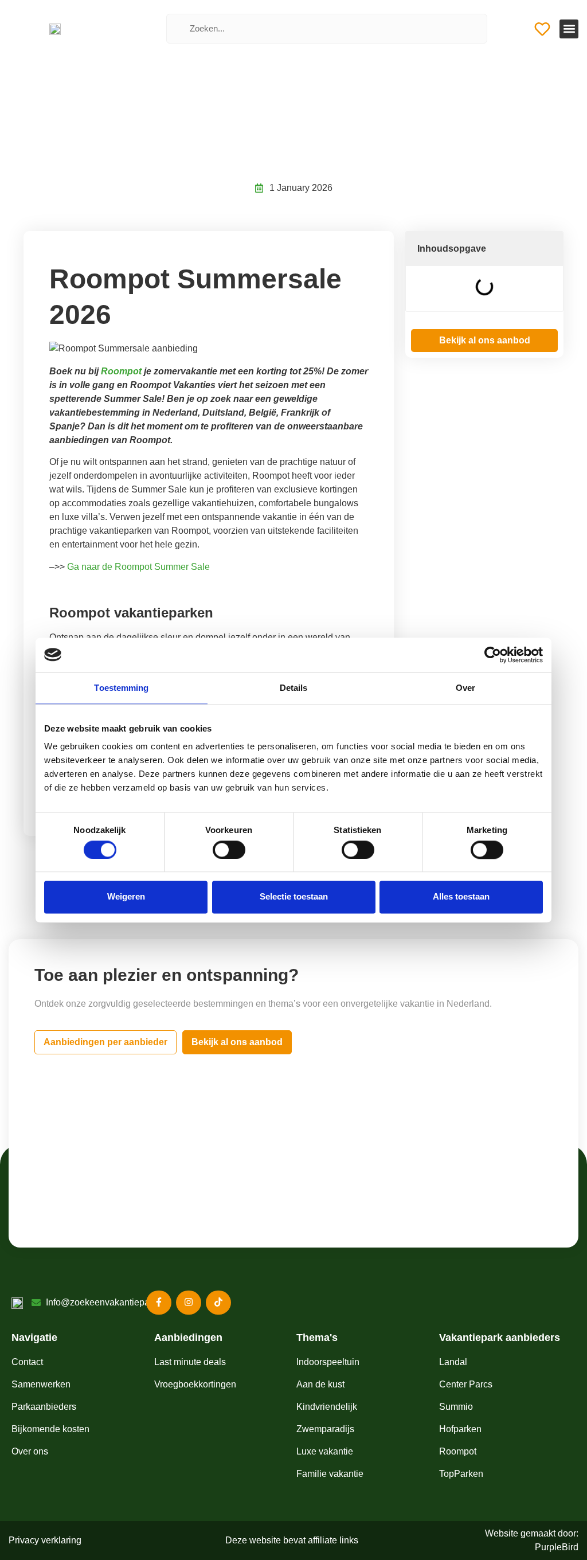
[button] (568, 28)
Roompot (253, 124)
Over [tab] (465, 688)
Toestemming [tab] (121, 688)
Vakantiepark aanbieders (499, 1337)
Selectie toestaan (294, 897)
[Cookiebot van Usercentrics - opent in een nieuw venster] (493, 654)
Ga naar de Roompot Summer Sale (138, 567)
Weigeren (126, 897)
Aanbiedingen (188, 1337)
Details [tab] (294, 688)
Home (219, 124)
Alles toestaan (461, 897)
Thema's (317, 1337)
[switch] (229, 849)
